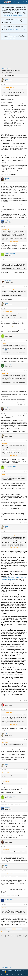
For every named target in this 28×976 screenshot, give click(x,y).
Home (2, 972)
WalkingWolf (8, 221)
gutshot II (8, 365)
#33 (26, 709)
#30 (26, 440)
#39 (26, 870)
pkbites (3, 72)
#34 (26, 739)
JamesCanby (8, 899)
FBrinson (7, 704)
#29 (26, 413)
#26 (26, 308)
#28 (26, 370)
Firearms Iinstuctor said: (7, 87)
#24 (26, 259)
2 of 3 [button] (14, 929)
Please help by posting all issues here (12, 15)
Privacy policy (18, 970)
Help (23, 970)
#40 (26, 904)
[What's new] (23, 1)
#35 (26, 769)
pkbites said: (4, 229)
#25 (26, 286)
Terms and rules (10, 970)
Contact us (3, 970)
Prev (9, 929)
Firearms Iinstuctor (10, 253)
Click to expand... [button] (14, 241)
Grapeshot (8, 280)
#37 (26, 813)
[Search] (26, 1)
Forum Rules (14, 35)
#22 (26, 183)
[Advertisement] (14, 54)
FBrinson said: (5, 742)
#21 (26, 84)
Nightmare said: (5, 781)
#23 (26, 226)
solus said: (4, 343)
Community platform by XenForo (13, 974)
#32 (26, 531)
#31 (26, 471)
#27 (26, 340)
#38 (26, 846)
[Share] (24, 85)
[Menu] (2, 2)
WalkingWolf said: (6, 262)
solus (6, 79)
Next (18, 929)
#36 (26, 801)
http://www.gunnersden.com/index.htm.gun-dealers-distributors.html (13, 578)
